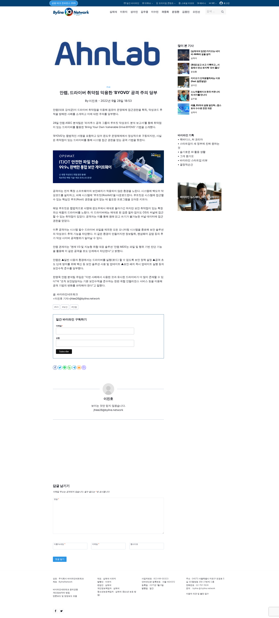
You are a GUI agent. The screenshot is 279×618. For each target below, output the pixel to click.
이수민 (155, 11)
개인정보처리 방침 (61, 592)
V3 (56, 307)
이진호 (93, 101)
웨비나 (203, 3)
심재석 (113, 11)
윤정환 (175, 11)
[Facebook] (55, 611)
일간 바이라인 (132, 3)
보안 (65, 307)
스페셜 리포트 (187, 3)
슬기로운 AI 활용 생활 (192, 151)
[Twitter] (61, 611)
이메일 (59, 326)
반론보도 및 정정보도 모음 (65, 596)
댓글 (56, 499)
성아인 (134, 11)
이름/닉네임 (59, 544)
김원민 (186, 11)
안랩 (74, 307)
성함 (58, 338)
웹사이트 (134, 544)
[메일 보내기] (79, 367)
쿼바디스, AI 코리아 (191, 139)
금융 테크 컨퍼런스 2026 (64, 3)
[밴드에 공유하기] (69, 367)
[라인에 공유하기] (64, 367)
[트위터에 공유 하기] (60, 367)
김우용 (144, 11)
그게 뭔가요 (187, 156)
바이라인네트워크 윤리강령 (65, 589)
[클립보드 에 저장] (84, 367)
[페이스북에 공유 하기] (55, 367)
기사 (108, 87)
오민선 (196, 11)
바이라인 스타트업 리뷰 (194, 160)
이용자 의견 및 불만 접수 (197, 593)
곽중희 (165, 11)
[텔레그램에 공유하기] (74, 367)
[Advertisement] (108, 456)
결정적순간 (186, 164)
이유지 (123, 11)
